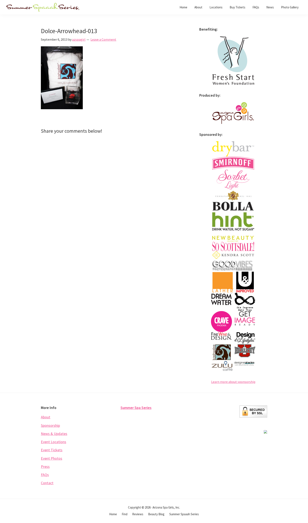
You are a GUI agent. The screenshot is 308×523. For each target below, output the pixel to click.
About (45, 417)
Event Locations (53, 441)
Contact (47, 482)
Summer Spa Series (135, 407)
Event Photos (51, 458)
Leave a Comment (103, 39)
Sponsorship (50, 425)
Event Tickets (51, 450)
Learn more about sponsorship (233, 382)
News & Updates (54, 433)
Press (45, 466)
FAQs (45, 474)
